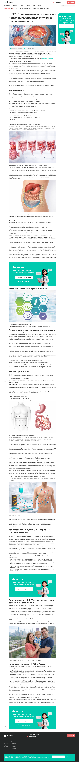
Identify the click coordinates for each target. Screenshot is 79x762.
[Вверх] (5, 727)
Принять (58, 756)
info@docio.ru (32, 736)
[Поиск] (74, 5)
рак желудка (37, 59)
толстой (24, 59)
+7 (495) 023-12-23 (59, 2)
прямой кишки (30, 59)
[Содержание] (5, 380)
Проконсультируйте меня (24, 277)
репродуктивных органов (47, 58)
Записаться (71, 2)
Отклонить (69, 756)
